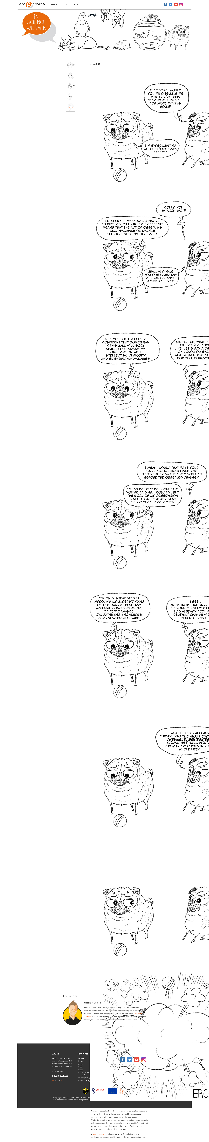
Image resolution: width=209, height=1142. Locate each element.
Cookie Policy (84, 1081)
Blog (76, 5)
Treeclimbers (104, 1072)
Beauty (101, 1069)
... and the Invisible (103, 1065)
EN (53, 1080)
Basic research (99, 1134)
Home (80, 1061)
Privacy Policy (84, 1078)
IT (61, 1080)
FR (57, 1080)
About (65, 5)
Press (80, 1070)
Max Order (103, 1061)
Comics (53, 5)
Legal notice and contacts (85, 1074)
